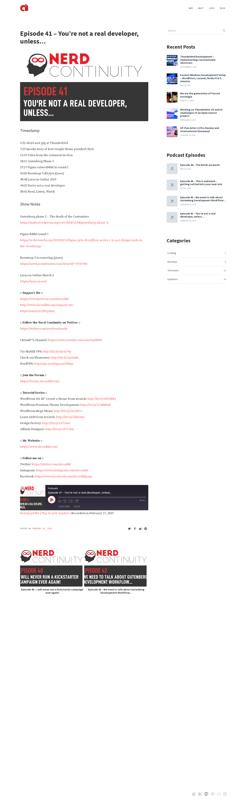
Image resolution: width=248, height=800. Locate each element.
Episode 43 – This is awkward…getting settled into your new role (201, 182)
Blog (222, 8)
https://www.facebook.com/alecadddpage (63, 476)
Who (191, 8)
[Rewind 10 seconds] (64, 501)
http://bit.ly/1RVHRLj (101, 399)
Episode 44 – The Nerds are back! (200, 165)
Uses (211, 8)
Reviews (172, 261)
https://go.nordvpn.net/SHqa (53, 364)
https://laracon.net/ (33, 281)
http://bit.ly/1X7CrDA (59, 429)
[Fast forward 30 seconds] (77, 501)
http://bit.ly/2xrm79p (57, 352)
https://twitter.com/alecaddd (51, 464)
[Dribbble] (219, 794)
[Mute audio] (59, 501)
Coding (171, 253)
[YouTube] (212, 794)
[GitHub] (194, 794)
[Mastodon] (206, 794)
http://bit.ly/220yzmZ (70, 417)
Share (77, 506)
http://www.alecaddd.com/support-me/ (47, 305)
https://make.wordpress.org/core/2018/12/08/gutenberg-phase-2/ (64, 223)
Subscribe (64, 506)
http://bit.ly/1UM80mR (95, 405)
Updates (172, 279)
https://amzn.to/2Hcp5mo (37, 311)
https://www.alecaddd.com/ (39, 447)
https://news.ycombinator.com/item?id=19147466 (53, 264)
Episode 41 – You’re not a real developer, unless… (198, 215)
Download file (29, 513)
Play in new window (55, 513)
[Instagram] (225, 794)
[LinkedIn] (200, 794)
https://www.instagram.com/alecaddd (62, 470)
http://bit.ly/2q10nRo (65, 358)
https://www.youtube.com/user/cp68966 (75, 340)
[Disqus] (84, 650)
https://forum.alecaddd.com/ (40, 381)
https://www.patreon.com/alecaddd (44, 299)
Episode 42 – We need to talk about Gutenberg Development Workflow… (203, 199)
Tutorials (173, 270)
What (201, 8)
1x (71, 501)
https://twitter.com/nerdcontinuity (43, 329)
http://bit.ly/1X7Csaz (56, 423)
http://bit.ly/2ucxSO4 (68, 411)
